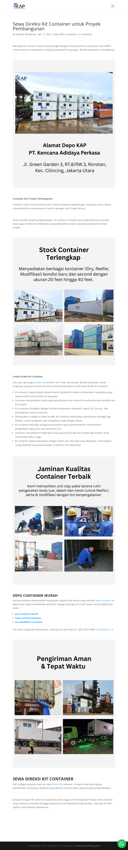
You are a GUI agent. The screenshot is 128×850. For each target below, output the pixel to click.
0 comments (85, 34)
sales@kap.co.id (105, 629)
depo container (103, 600)
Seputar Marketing (25, 34)
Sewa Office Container (65, 34)
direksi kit (39, 382)
